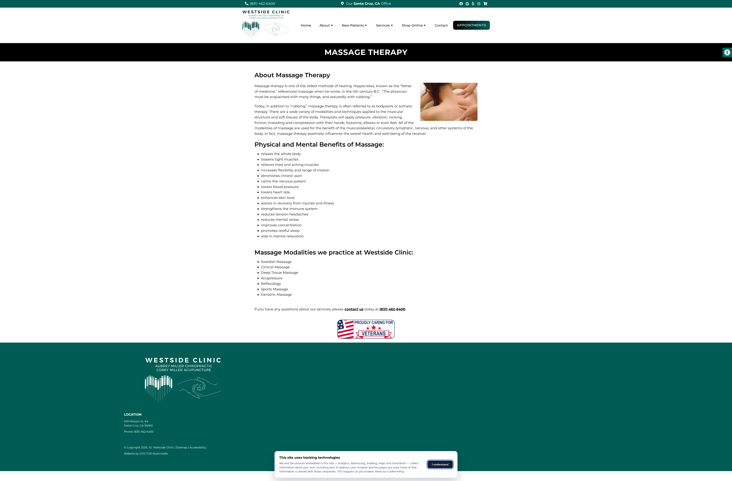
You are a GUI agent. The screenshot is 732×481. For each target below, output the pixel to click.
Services (383, 25)
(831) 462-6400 (262, 4)
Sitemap (181, 447)
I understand (440, 464)
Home (306, 25)
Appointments (471, 25)
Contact (441, 25)
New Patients (353, 25)
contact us (354, 309)
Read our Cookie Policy (389, 471)
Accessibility (197, 447)
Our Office (368, 4)
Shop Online (412, 25)
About (324, 25)
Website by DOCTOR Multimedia (146, 453)
